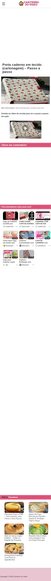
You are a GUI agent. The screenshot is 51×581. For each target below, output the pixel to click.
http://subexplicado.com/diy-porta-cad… (30, 108)
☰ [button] (3, 4)
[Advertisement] (25, 35)
